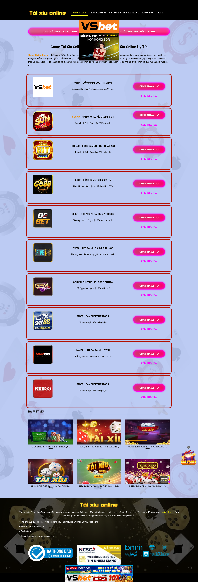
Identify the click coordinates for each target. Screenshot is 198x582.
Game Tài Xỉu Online (38, 55)
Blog (160, 13)
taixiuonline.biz (167, 512)
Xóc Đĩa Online (99, 13)
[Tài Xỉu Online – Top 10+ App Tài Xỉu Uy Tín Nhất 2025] (47, 13)
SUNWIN (76, 117)
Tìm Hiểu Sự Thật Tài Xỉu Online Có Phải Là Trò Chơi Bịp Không (147, 447)
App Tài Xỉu (115, 13)
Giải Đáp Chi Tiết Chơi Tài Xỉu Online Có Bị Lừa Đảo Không (99, 447)
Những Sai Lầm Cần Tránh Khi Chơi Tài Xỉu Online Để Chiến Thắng (99, 487)
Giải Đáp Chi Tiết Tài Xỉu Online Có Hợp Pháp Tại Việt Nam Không (50, 487)
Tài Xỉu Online (78, 13)
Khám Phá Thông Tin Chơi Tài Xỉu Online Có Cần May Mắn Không (50, 447)
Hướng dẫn (147, 13)
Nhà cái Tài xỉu (131, 13)
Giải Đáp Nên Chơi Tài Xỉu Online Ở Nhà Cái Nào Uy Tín (147, 486)
